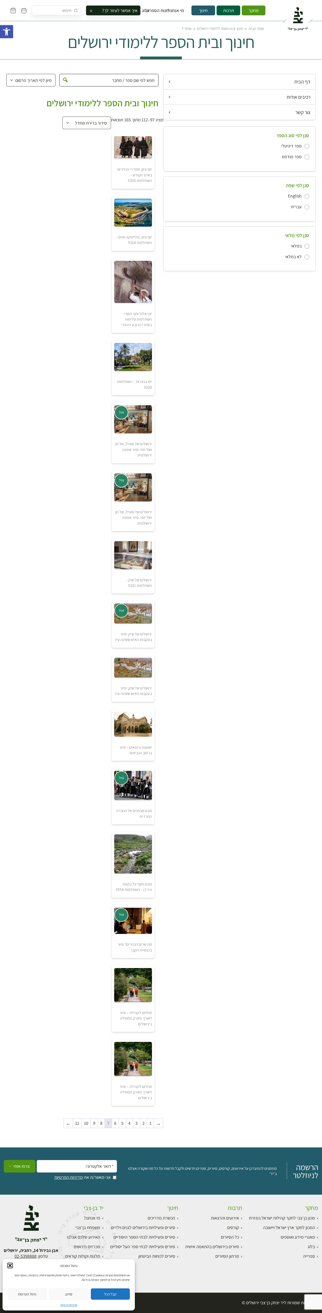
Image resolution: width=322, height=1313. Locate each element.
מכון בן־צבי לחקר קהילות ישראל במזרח (282, 1218)
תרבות (228, 10)
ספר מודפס (292, 157)
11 (77, 1123)
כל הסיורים (230, 1237)
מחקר (254, 10)
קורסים (233, 1227)
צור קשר (302, 112)
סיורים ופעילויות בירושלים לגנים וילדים (143, 1227)
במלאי (296, 246)
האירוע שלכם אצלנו (83, 1237)
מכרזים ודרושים (87, 1246)
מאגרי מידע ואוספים (298, 1237)
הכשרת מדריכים (161, 1218)
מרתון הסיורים (227, 1256)
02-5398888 (25, 1256)
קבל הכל (110, 1294)
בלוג (147, 10)
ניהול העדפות (27, 1294)
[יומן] (24, 11)
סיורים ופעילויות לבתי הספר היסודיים (144, 1237)
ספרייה (309, 1256)
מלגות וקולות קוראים (82, 1256)
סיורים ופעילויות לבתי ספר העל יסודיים (142, 1246)
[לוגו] (298, 16)
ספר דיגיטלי (291, 146)
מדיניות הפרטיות (68, 1177)
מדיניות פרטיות (68, 1305)
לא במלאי (293, 257)
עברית (296, 207)
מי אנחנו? (179, 10)
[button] (6, 31)
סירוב (68, 1294)
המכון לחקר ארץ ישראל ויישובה (289, 1227)
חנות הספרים (162, 10)
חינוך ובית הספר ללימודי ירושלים (220, 28)
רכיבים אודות (298, 97)
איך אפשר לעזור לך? (119, 10)
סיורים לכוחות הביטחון (156, 1256)
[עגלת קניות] (13, 11)
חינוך (203, 10)
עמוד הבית (256, 28)
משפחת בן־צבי (87, 1227)
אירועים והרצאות (225, 1218)
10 (86, 1123)
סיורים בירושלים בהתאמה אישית (212, 1246)
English (295, 196)
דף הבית (302, 81)
